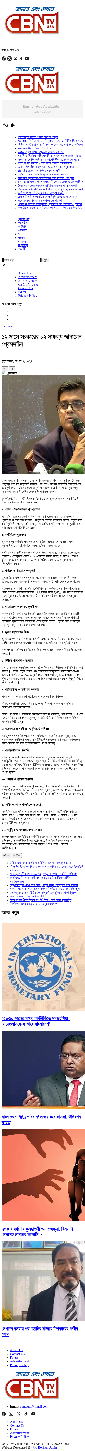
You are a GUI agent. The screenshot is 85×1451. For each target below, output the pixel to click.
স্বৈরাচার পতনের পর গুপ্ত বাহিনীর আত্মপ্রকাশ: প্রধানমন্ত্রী (40, 185)
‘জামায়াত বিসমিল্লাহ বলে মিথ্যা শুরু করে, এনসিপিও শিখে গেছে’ (44, 141)
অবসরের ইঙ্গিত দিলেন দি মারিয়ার (27, 148)
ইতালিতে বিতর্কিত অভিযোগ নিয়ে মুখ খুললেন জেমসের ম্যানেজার (43, 155)
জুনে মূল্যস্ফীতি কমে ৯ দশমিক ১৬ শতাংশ (32, 200)
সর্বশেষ (6, 855)
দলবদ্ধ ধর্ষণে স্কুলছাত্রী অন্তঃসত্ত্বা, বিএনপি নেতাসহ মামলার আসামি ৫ (37, 1231)
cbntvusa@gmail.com (34, 1406)
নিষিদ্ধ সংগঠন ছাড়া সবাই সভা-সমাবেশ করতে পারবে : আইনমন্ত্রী (44, 144)
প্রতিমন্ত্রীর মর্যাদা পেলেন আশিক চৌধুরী (31, 137)
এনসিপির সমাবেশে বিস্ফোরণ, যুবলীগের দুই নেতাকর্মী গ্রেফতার (43, 204)
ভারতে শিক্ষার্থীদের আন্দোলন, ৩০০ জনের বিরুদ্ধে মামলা (39, 167)
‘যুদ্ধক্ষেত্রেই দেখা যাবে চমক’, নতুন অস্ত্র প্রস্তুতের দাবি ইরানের (44, 885)
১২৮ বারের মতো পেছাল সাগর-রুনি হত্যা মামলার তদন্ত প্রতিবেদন (45, 182)
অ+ (5, 368)
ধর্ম (19, 234)
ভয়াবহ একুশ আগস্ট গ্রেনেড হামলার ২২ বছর (34, 152)
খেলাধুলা (22, 230)
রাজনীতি (22, 249)
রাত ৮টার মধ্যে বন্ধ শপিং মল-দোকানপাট (31, 170)
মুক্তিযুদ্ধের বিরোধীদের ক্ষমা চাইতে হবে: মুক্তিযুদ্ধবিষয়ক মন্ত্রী (43, 189)
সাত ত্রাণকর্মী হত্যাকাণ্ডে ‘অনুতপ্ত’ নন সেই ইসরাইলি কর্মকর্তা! (43, 874)
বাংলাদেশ (22, 241)
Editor (22, 292)
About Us (24, 273)
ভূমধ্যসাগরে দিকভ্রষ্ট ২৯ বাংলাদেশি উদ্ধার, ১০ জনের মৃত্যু (41, 159)
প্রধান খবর (23, 219)
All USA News (28, 280)
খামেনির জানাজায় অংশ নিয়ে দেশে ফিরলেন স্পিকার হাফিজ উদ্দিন (44, 208)
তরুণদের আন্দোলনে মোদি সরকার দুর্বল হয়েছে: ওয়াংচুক (38, 178)
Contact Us (25, 288)
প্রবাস (21, 237)
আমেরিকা (23, 223)
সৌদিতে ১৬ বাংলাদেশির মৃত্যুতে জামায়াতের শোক (36, 174)
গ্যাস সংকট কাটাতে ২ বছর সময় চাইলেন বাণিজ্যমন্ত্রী (38, 163)
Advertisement (27, 277)
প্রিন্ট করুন (11, 373)
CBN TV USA (28, 284)
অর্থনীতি (22, 226)
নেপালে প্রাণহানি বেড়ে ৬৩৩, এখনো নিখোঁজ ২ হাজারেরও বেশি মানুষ (45, 889)
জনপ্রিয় (16, 855)
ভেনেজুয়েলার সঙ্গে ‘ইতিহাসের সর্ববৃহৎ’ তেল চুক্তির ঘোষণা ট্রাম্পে (43, 892)
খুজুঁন (45, 260)
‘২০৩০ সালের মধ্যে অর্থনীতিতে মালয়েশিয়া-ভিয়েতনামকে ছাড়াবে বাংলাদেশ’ (36, 1021)
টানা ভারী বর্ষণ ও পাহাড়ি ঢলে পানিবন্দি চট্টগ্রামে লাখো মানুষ (40, 196)
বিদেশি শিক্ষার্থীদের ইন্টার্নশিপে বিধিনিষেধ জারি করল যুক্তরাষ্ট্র (40, 900)
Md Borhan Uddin (45, 1447)
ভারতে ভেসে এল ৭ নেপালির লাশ (27, 896)
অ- (12, 368)
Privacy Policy (27, 295)
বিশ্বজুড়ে (23, 245)
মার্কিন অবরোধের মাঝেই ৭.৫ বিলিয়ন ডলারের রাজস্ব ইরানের (40, 863)
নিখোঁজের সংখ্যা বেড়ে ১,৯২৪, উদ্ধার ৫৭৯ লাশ (34, 904)
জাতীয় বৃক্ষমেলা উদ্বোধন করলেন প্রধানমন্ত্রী (33, 193)
